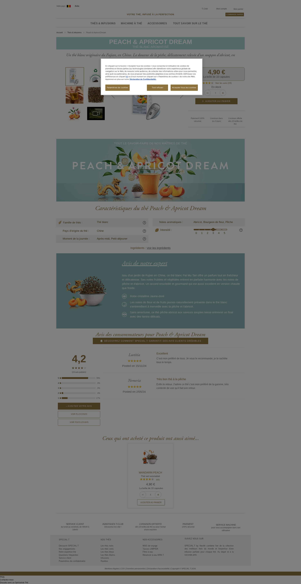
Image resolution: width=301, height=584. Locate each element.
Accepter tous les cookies (184, 87)
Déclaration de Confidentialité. (143, 79)
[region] (152, 76)
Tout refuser (157, 87)
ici (127, 76)
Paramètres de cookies (117, 87)
